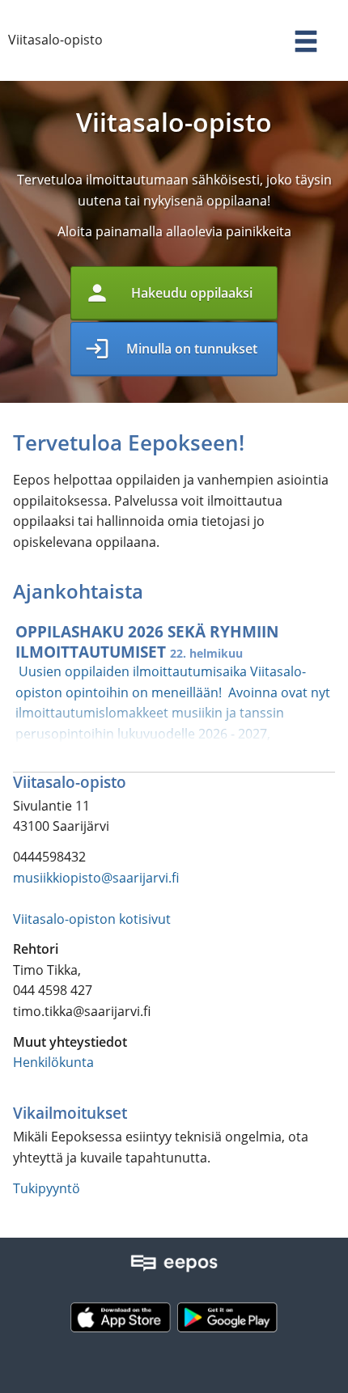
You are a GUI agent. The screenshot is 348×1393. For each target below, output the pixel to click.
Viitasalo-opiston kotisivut (92, 919)
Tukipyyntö (46, 1188)
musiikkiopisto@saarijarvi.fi (96, 878)
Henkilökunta (53, 1062)
